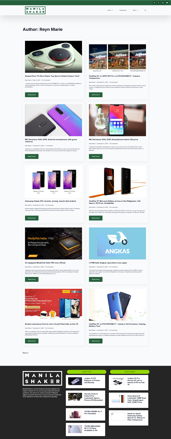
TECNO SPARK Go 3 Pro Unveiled (93, 412)
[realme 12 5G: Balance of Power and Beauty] (75, 381)
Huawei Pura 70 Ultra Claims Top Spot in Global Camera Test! (52, 76)
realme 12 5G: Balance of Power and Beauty (92, 380)
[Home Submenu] (113, 10)
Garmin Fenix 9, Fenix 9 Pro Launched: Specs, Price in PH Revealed (93, 397)
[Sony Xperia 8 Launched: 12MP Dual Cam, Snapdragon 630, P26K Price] (118, 400)
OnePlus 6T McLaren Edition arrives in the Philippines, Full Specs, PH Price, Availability (114, 202)
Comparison (122, 10)
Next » (25, 353)
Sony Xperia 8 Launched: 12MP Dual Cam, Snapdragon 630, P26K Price (136, 399)
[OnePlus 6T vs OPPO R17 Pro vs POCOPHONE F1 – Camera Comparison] (117, 57)
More (134, 10)
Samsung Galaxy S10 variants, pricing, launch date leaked (50, 201)
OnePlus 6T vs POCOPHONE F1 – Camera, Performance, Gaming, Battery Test (117, 325)
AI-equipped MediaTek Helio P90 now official (45, 263)
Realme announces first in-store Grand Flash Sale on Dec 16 (51, 324)
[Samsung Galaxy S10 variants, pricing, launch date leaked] (53, 182)
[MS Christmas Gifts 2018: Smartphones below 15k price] (117, 120)
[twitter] (158, 2)
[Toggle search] (145, 10)
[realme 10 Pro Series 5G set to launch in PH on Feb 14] (118, 382)
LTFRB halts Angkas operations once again (108, 263)
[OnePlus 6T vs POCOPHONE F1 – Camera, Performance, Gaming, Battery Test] (117, 305)
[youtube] (167, 2)
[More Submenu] (138, 10)
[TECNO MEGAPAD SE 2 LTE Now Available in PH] (75, 429)
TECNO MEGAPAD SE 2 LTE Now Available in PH (92, 428)
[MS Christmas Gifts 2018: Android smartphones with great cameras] (53, 120)
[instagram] (162, 2)
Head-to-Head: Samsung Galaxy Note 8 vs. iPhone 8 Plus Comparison (136, 417)
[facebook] (154, 2)
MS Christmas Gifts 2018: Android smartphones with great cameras (51, 140)
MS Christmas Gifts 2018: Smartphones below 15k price (113, 139)
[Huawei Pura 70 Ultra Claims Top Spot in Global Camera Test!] (53, 57)
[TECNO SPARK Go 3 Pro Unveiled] (75, 414)
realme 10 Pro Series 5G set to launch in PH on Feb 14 (136, 381)
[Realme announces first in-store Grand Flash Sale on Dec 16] (53, 305)
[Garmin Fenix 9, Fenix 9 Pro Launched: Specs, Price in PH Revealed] (75, 398)
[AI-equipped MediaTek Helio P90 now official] (53, 243)
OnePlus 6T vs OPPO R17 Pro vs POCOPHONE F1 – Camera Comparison (114, 77)
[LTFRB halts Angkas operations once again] (117, 243)
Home (109, 10)
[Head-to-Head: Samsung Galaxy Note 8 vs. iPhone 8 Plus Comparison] (118, 418)
